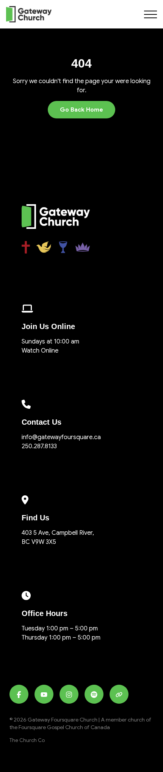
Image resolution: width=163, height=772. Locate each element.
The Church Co (27, 740)
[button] (150, 14)
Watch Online (40, 350)
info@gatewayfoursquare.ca (61, 437)
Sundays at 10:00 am (50, 341)
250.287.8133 (39, 446)
